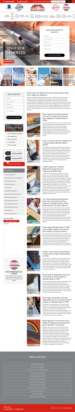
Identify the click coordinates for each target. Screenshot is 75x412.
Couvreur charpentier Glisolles (37, 390)
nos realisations (8, 61)
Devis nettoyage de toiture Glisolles (37, 379)
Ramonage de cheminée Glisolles (37, 396)
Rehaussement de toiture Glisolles (37, 384)
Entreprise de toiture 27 (21, 16)
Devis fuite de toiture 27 (17, 16)
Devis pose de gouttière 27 (11, 213)
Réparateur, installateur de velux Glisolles (37, 387)
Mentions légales (68, 408)
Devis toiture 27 (27, 16)
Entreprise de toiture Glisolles (37, 364)
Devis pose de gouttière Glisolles (37, 373)
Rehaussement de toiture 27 (45, 16)
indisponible (10, 1)
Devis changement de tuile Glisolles (37, 381)
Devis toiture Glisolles (37, 393)
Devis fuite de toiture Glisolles (37, 367)
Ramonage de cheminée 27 (32, 16)
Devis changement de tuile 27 (52, 16)
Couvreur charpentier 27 (7, 16)
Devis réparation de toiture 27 (64, 16)
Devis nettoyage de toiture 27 (58, 16)
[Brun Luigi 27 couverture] (37, 7)
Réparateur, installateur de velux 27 (38, 16)
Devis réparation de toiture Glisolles (37, 376)
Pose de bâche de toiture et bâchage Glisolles (37, 370)
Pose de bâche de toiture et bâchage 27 (12, 17)
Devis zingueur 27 (69, 16)
